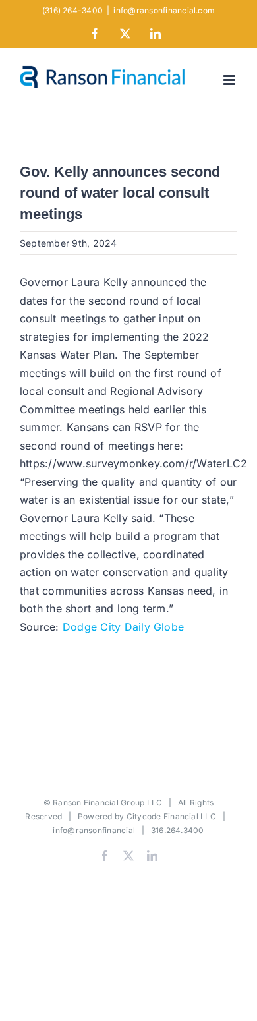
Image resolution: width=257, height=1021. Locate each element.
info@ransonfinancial (94, 830)
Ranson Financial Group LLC (107, 802)
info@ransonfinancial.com (164, 10)
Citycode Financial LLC (171, 816)
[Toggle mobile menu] (230, 80)
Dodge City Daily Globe (123, 626)
